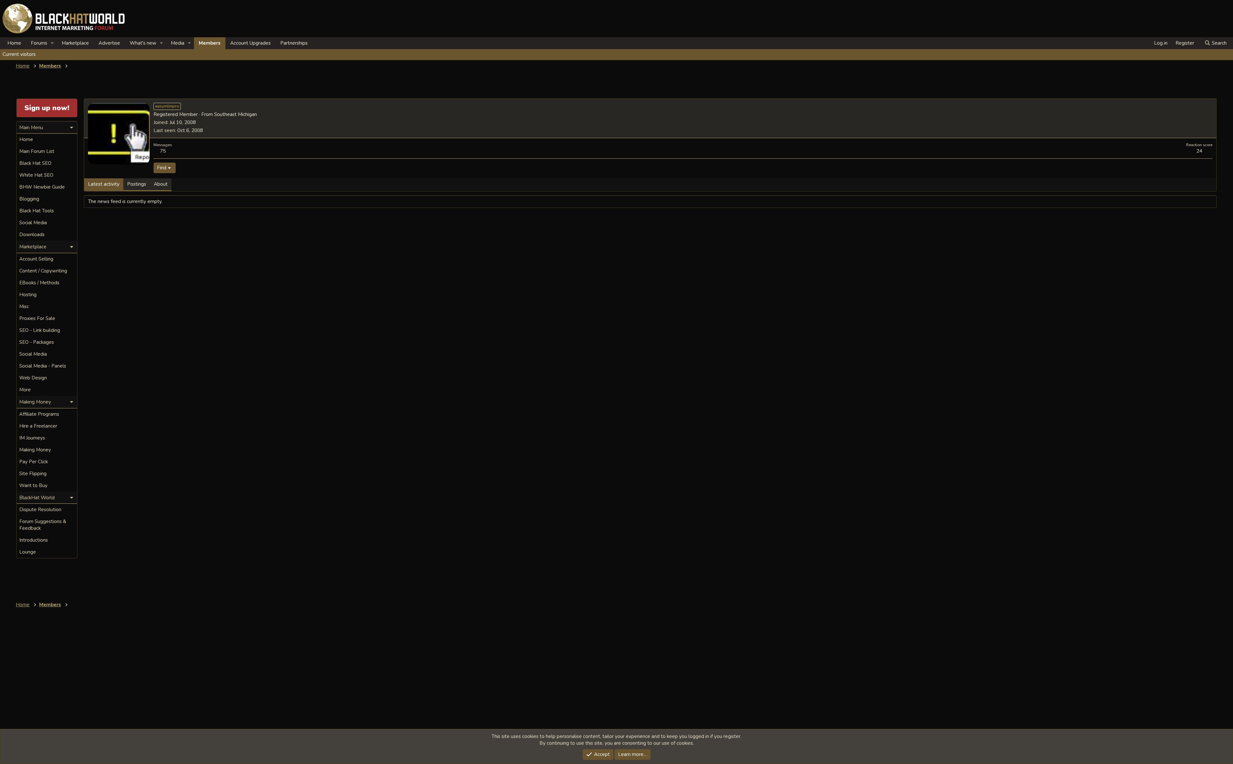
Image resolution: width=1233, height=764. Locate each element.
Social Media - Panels (42, 366)
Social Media (33, 222)
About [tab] (161, 184)
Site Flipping (33, 473)
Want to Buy (33, 485)
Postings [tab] (136, 184)
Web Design (33, 378)
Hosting (28, 294)
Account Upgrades (250, 43)
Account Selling (36, 259)
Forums (39, 43)
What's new (143, 43)
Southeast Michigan (235, 114)
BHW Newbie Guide (42, 187)
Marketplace (75, 43)
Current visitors (19, 54)
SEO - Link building (39, 330)
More (25, 389)
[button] (52, 43)
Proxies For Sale (37, 318)
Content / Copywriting (43, 271)
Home (14, 43)
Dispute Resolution (40, 509)
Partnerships (294, 43)
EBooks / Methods (39, 283)
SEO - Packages (36, 342)
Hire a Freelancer (38, 426)
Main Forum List (36, 151)
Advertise (109, 43)
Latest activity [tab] (103, 184)
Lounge (27, 552)
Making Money (35, 450)
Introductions (33, 540)
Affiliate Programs (39, 414)
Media (177, 43)
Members (210, 43)
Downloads (32, 234)
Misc (24, 306)
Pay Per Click (33, 461)
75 (163, 150)
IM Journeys (32, 438)
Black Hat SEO (35, 163)
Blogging (29, 199)
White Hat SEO (36, 175)
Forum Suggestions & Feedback (42, 524)
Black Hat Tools (36, 211)
